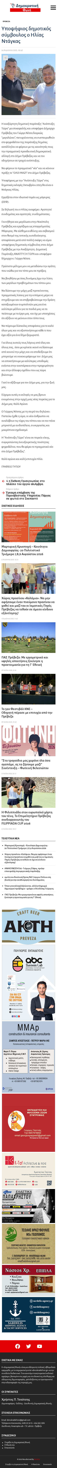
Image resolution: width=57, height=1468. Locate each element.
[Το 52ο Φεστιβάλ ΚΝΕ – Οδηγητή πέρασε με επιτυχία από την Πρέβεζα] (28, 689)
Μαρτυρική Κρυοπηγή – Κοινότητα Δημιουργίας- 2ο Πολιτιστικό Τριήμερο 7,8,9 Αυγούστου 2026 (25, 550)
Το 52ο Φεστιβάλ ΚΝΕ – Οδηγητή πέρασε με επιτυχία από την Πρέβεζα (27, 712)
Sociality (37, 1459)
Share (5, 57)
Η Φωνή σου (10, 1445)
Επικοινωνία (9, 1448)
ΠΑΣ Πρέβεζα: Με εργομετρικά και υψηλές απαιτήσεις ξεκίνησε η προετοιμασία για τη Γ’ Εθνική (25, 661)
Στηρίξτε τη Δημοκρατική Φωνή (17, 1442)
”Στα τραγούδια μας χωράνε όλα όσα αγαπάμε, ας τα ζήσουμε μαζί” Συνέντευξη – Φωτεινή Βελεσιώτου (26, 764)
